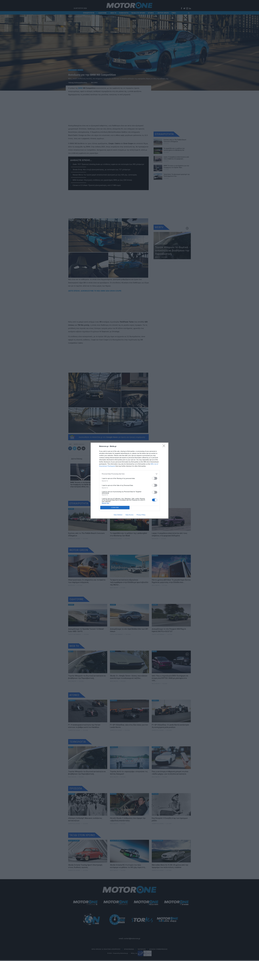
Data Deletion (118, 515)
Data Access (129, 515)
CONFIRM (115, 507)
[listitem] (129, 474)
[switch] (154, 478)
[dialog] (129, 481)
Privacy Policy (141, 515)
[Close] (164, 446)
